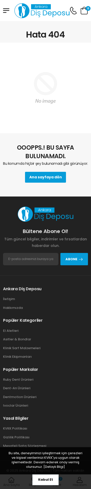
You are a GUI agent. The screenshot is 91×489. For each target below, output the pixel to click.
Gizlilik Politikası (16, 437)
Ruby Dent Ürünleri (18, 379)
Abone (71, 259)
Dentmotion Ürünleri (19, 397)
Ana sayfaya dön (45, 177)
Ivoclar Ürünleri (15, 405)
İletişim (9, 299)
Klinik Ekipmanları (17, 356)
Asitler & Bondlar (17, 339)
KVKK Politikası (15, 428)
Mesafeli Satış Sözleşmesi (24, 445)
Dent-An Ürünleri (16, 388)
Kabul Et (45, 479)
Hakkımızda (13, 307)
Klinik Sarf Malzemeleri (21, 348)
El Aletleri (10, 330)
